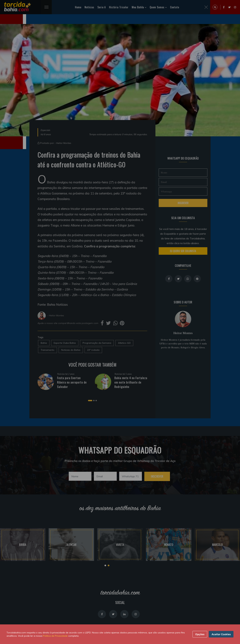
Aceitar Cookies (221, 634)
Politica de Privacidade (55, 635)
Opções (199, 634)
